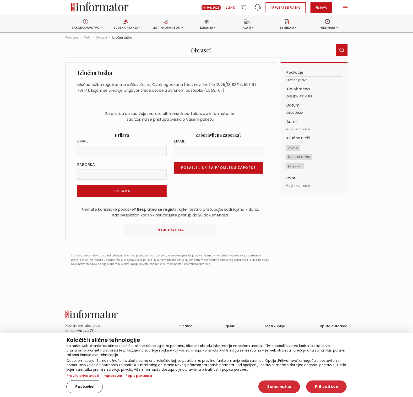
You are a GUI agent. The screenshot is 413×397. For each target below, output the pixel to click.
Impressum (112, 375)
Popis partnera (138, 375)
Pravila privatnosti (82, 375)
